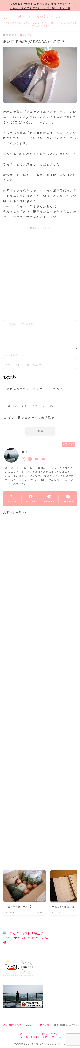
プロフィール (24, 1033)
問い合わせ (58, 1036)
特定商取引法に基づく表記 (33, 1036)
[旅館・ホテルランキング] (40, 996)
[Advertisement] (40, 273)
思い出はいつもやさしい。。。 (40, 16)
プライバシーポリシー (48, 1033)
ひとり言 (27, 35)
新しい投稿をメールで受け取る (31, 417)
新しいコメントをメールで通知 (31, 406)
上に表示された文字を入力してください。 (34, 389)
